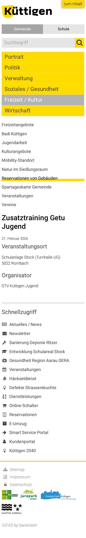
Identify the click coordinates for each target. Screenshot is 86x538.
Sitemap (16, 469)
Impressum (19, 477)
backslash (28, 525)
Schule (63, 29)
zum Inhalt (73, 3)
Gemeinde (22, 29)
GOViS (7, 525)
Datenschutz (20, 484)
